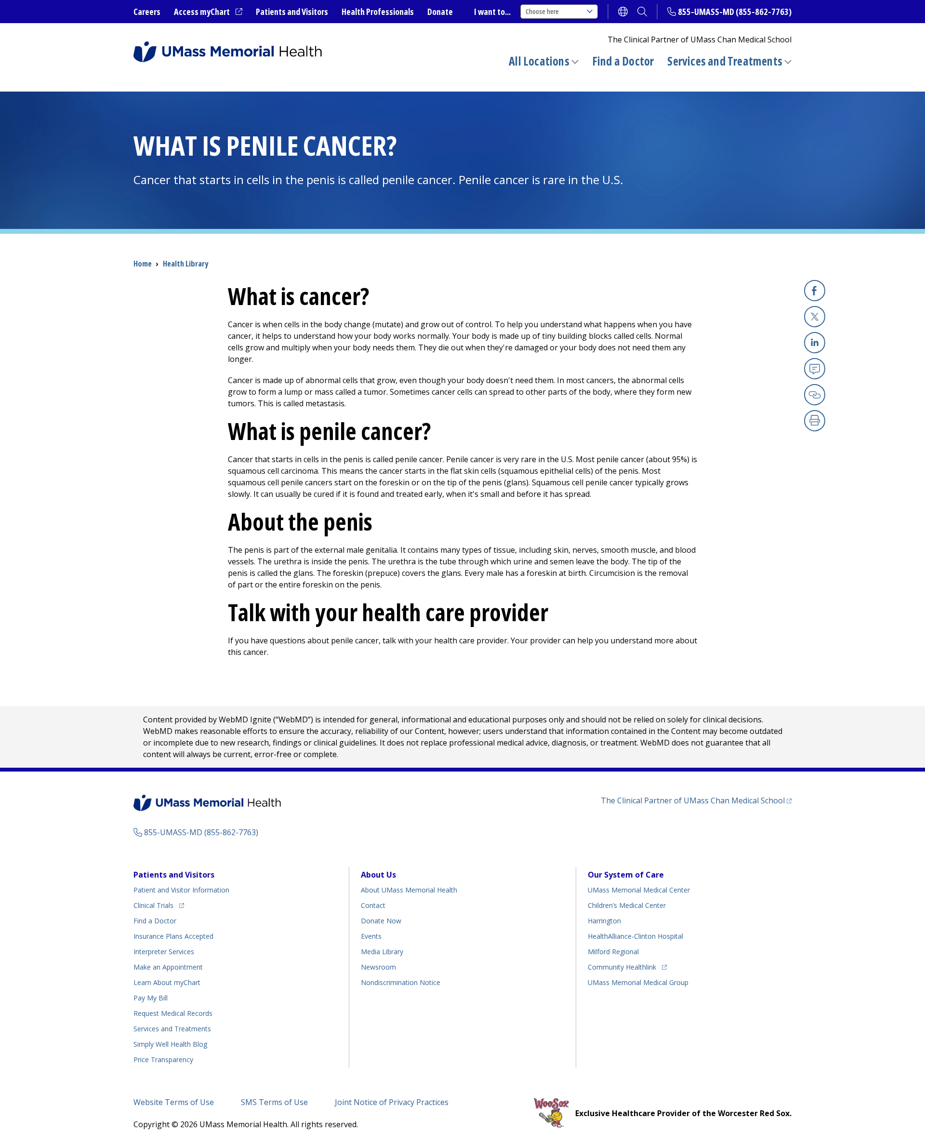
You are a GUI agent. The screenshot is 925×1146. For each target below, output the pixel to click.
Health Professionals (378, 11)
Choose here (542, 11)
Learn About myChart (166, 982)
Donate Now (381, 920)
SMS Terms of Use (274, 1102)
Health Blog (170, 1044)
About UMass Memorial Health (409, 889)
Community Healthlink (622, 967)
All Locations (539, 61)
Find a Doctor (623, 61)
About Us (378, 874)
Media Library (382, 951)
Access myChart (208, 12)
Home (142, 263)
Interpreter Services (163, 951)
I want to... (492, 11)
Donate (440, 11)
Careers (146, 11)
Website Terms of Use (173, 1102)
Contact (373, 905)
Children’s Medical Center (627, 905)
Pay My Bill (150, 997)
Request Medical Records (172, 1013)
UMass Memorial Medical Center (639, 889)
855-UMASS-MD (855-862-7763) (735, 11)
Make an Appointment (168, 967)
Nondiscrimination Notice (400, 982)
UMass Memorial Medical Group (638, 982)
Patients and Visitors (292, 11)
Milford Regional (613, 951)
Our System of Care (626, 874)
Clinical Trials (158, 905)
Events (371, 936)
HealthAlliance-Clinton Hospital (635, 936)
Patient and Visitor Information (181, 889)
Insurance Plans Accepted (173, 936)
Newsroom (378, 967)
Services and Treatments (724, 61)
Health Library (185, 263)
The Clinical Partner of (696, 800)
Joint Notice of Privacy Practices (392, 1102)
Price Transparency (163, 1059)
